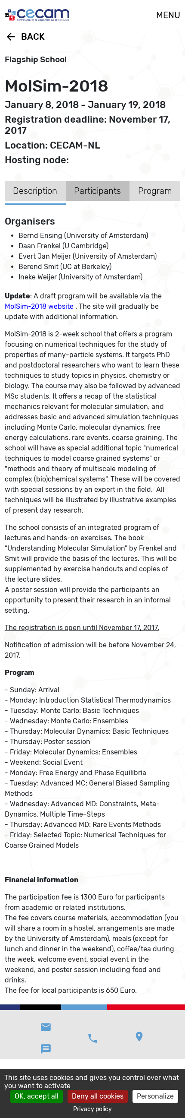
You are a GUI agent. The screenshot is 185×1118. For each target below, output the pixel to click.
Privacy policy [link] (92, 1109)
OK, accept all (37, 1096)
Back (25, 37)
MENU (168, 15)
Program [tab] (155, 191)
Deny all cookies (97, 1096)
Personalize (155, 1096)
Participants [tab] (97, 191)
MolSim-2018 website (39, 306)
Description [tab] (35, 191)
